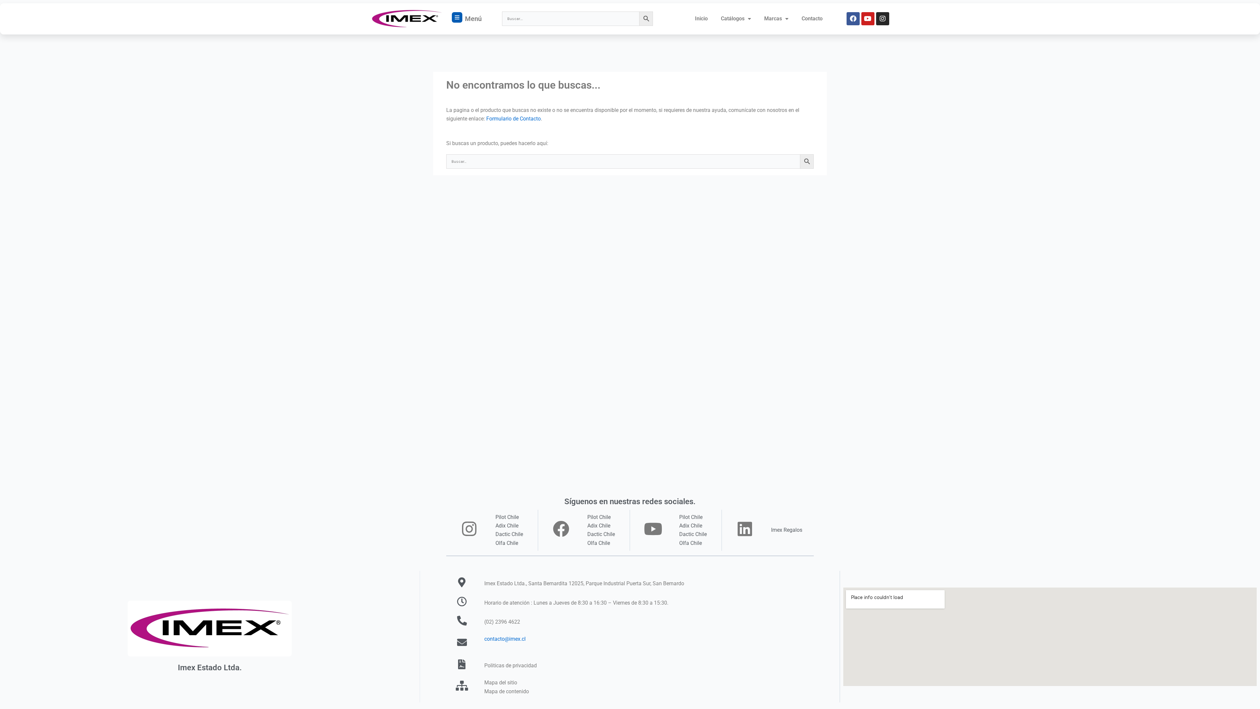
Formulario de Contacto (513, 119)
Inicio (701, 18)
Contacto (812, 18)
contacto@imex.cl (505, 639)
